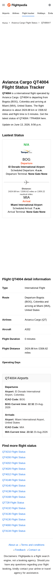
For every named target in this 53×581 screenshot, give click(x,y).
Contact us (34, 549)
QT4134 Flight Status (13, 531)
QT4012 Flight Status (13, 474)
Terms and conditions (32, 544)
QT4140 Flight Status (13, 485)
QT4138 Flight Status (13, 491)
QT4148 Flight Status (13, 480)
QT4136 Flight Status (13, 514)
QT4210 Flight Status (13, 451)
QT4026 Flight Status (13, 468)
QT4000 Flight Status (13, 525)
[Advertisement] (26, 53)
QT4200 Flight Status (13, 457)
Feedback (20, 549)
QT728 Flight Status (13, 502)
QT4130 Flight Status (13, 519)
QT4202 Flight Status (13, 463)
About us (13, 544)
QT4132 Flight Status (13, 508)
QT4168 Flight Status (13, 497)
